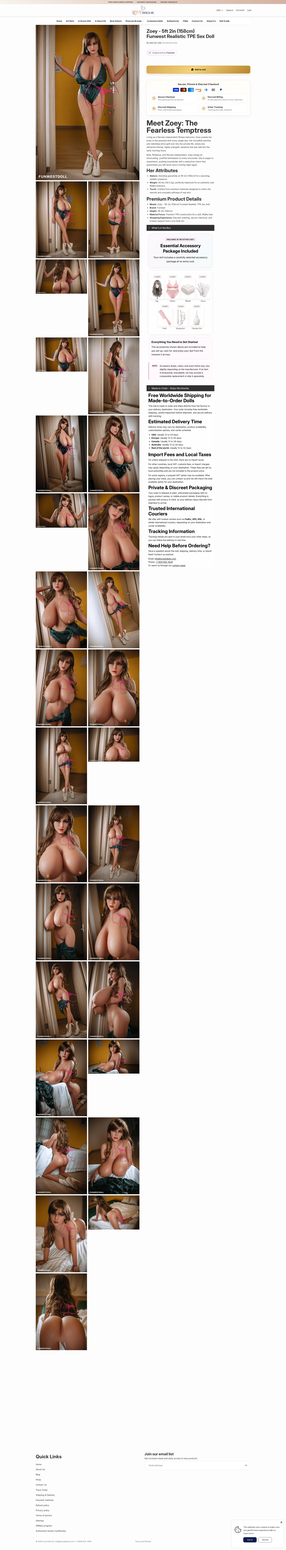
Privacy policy (42, 1510)
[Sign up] (246, 1465)
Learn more (248, 1533)
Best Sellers (116, 21)
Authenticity (173, 21)
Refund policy (42, 1505)
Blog (38, 1474)
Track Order (42, 1489)
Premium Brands (134, 21)
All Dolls (70, 21)
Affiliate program (44, 1525)
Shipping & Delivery (45, 1495)
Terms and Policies (143, 1541)
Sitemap (40, 1520)
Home (59, 21)
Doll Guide (225, 21)
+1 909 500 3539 (164, 562)
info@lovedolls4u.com (165, 558)
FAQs (185, 21)
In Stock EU (100, 21)
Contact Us (197, 21)
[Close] (281, 1522)
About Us (211, 21)
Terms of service (44, 1515)
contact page (178, 565)
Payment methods (44, 1500)
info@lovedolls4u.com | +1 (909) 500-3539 (73, 1541)
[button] (180, 228)
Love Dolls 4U (48, 1541)
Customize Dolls (155, 21)
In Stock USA (84, 21)
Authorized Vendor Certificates (51, 1530)
